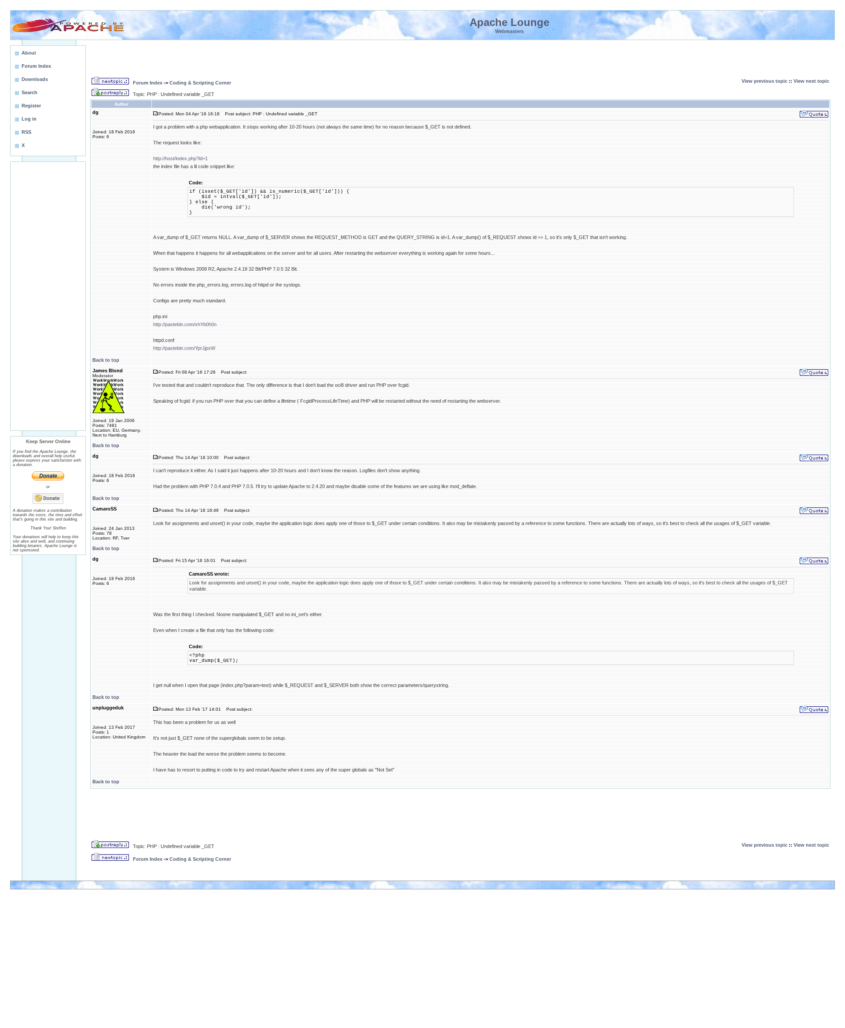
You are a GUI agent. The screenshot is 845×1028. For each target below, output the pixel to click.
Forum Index (147, 82)
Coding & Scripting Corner (200, 82)
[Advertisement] (48, 296)
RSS (26, 132)
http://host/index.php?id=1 (180, 158)
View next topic (811, 81)
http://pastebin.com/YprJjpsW (184, 348)
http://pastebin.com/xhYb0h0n (185, 324)
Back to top (105, 360)
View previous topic (764, 81)
